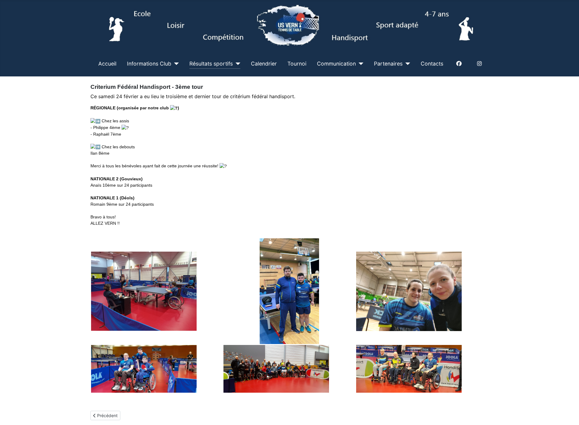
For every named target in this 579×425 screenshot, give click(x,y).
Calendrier (264, 63)
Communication (336, 63)
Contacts (432, 63)
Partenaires (388, 63)
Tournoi (296, 63)
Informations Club (149, 63)
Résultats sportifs (211, 63)
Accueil (107, 63)
